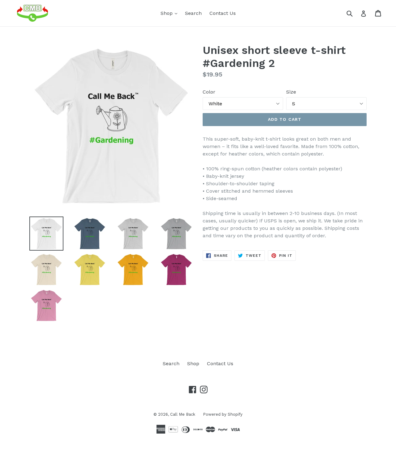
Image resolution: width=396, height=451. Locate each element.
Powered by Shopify (223, 414)
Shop (170, 13)
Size (291, 92)
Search (193, 13)
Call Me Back (182, 414)
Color (209, 92)
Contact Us (222, 13)
